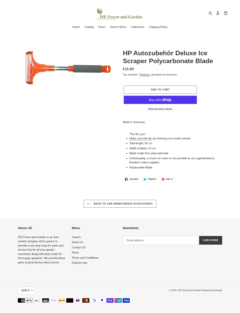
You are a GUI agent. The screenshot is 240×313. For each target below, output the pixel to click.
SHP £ (25, 290)
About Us (77, 242)
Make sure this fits (140, 138)
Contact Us (79, 247)
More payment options (160, 108)
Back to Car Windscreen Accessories (123, 203)
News (75, 252)
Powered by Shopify (212, 290)
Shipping (144, 74)
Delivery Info (79, 262)
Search (76, 237)
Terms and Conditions (85, 257)
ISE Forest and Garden (189, 290)
